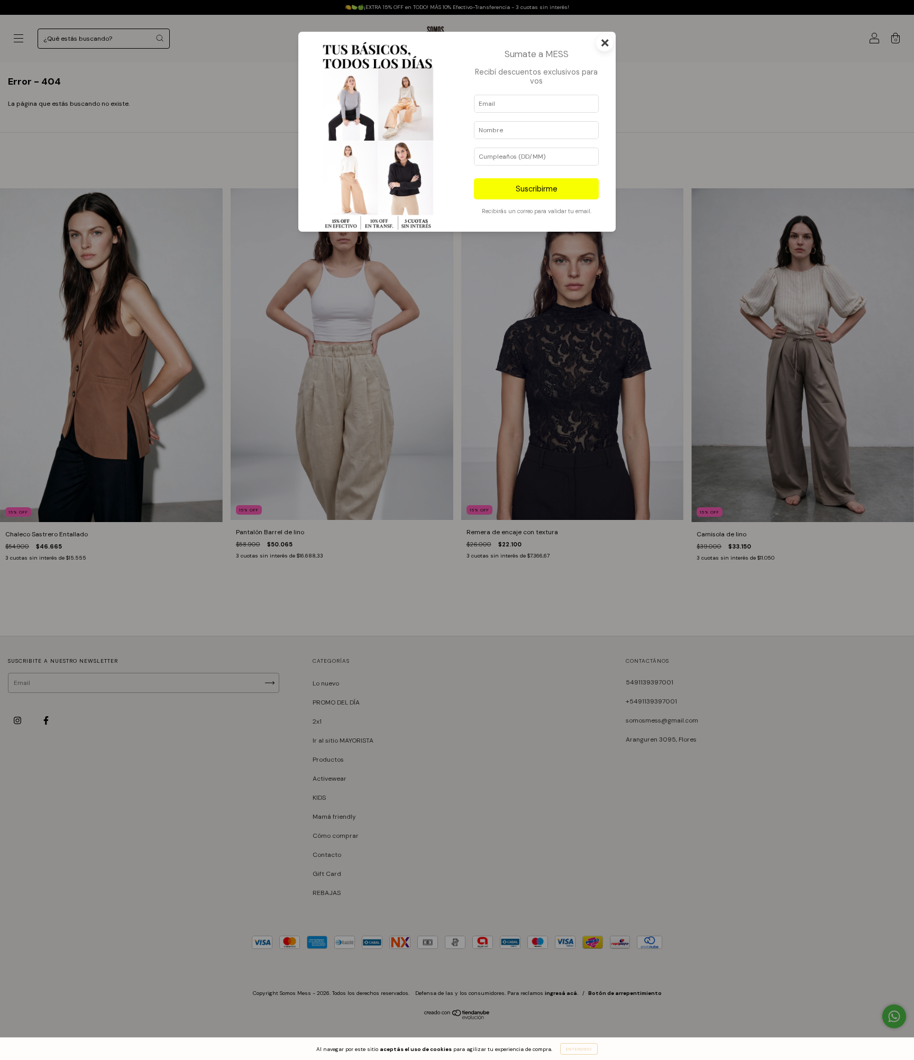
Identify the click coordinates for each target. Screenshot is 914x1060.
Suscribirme (536, 189)
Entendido (579, 1049)
